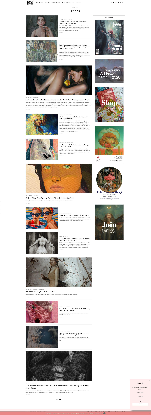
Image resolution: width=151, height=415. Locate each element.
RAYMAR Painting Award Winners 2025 (40, 292)
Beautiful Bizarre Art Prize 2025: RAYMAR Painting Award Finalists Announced (74, 309)
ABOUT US (78, 2)
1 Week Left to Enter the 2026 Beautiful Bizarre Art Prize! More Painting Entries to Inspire (58, 100)
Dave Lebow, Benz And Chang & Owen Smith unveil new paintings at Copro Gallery (74, 239)
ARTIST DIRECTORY (56, 2)
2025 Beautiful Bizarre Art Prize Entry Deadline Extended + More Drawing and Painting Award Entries (57, 387)
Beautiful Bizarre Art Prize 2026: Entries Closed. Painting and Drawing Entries (73, 22)
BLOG (63, 2)
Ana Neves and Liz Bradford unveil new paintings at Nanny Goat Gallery (74, 145)
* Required (140, 401)
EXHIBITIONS (61, 142)
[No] (149, 413)
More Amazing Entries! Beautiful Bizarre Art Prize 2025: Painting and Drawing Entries (74, 334)
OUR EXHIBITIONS (70, 2)
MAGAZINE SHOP (39, 2)
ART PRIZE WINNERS (40, 289)
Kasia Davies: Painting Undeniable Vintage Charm (74, 215)
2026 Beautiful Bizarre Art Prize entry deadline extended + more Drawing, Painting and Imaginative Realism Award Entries (74, 46)
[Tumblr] (120, 2)
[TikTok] (116, 2)
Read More (61, 32)
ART (26, 195)
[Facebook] (109, 2)
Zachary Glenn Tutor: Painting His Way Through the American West (50, 198)
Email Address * (140, 392)
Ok (104, 413)
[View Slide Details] (109, 71)
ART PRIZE (47, 2)
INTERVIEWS (66, 142)
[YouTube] (113, 2)
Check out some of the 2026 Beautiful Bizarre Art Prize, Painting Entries (73, 117)
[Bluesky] (118, 2)
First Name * (140, 396)
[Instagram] (111, 2)
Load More (58, 399)
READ (71, 19)
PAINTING (71, 142)
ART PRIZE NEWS (67, 19)
